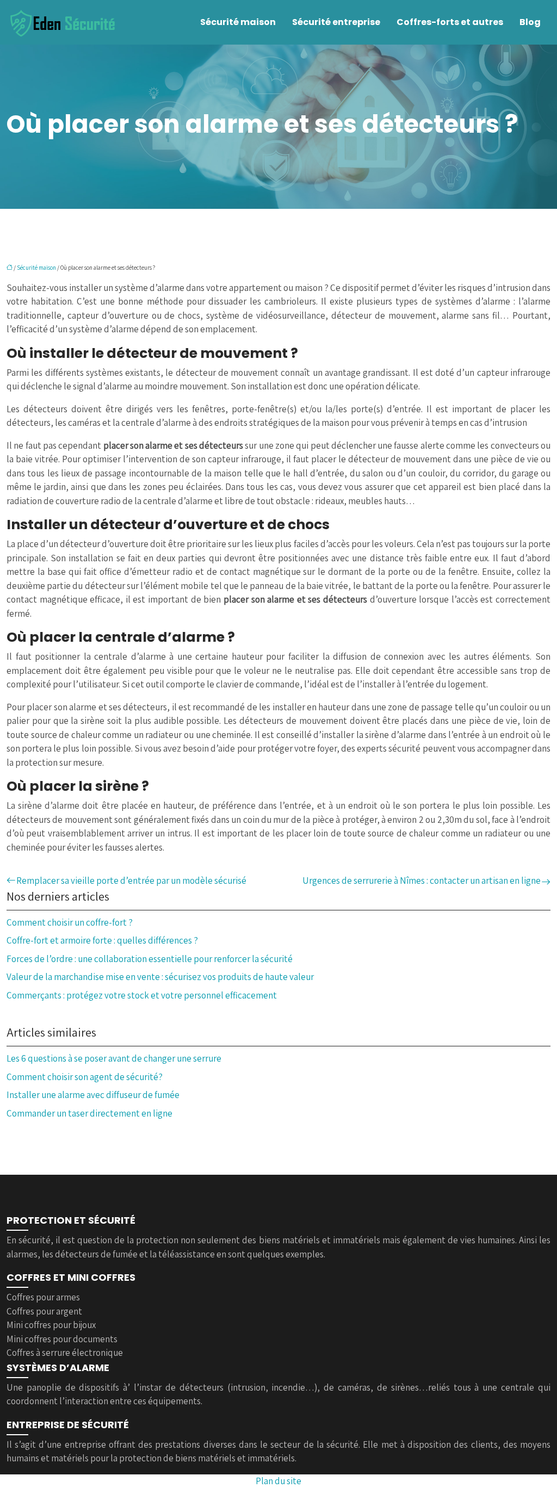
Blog (530, 22)
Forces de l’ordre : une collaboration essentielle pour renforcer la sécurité (150, 959)
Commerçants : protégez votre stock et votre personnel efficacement (142, 995)
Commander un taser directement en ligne (89, 1113)
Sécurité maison (238, 22)
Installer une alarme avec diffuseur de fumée (93, 1095)
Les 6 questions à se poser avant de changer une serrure (114, 1058)
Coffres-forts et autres (450, 22)
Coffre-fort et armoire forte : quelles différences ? (102, 940)
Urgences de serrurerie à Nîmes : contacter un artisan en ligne (421, 880)
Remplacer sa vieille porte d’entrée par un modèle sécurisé (131, 880)
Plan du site (278, 1481)
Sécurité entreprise (336, 22)
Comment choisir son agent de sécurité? (85, 1077)
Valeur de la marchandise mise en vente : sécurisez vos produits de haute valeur (160, 977)
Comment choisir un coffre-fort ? (70, 922)
